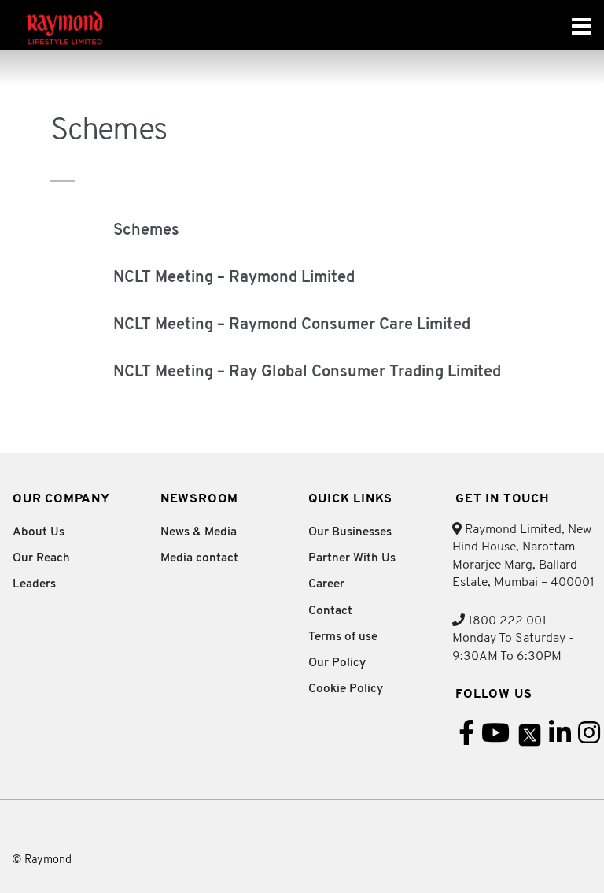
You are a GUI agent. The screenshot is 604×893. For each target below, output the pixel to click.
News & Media (198, 533)
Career (326, 585)
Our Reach (41, 559)
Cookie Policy (345, 689)
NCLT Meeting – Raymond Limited (234, 278)
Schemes (146, 231)
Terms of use (343, 637)
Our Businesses (350, 533)
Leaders (34, 585)
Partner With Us (352, 559)
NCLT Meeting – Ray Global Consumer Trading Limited (307, 372)
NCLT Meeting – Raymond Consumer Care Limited (291, 325)
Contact (330, 611)
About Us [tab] (38, 533)
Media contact (199, 559)
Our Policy (337, 663)
